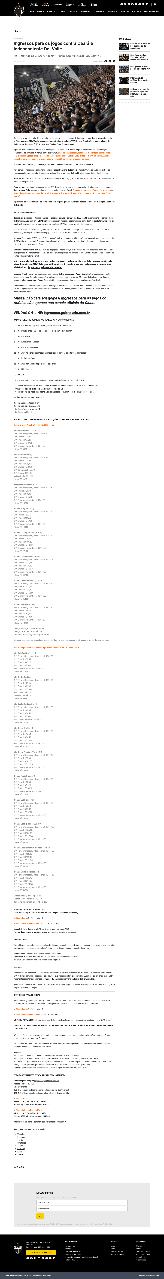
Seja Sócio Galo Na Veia (41, 1252)
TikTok (128, 4)
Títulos (112, 1246)
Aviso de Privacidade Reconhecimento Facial (81, 1257)
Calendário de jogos (117, 1254)
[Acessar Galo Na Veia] (46, 4)
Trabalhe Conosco (71, 1260)
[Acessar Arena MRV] (34, 4)
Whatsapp (113, 61)
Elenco (112, 1249)
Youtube (132, 4)
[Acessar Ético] (94, 4)
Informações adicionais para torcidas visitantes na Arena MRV (40, 1122)
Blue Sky (21, 1149)
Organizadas (141, 1260)
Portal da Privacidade (73, 1254)
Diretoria (68, 1249)
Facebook (136, 4)
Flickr (139, 4)
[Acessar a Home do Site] (19, 10)
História (139, 1246)
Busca (155, 4)
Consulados (140, 1257)
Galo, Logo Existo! (143, 1254)
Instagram (125, 4)
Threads (20, 1154)
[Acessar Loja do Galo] (82, 4)
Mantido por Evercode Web (149, 1275)
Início (16, 31)
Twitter (121, 4)
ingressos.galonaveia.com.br (26, 173)
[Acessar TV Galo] (58, 4)
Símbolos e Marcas (143, 1251)
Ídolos (138, 1249)
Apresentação (70, 1246)
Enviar (40, 1216)
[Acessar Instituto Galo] (70, 4)
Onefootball (146, 4)
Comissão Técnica (116, 1251)
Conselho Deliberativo (73, 1251)
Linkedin (143, 4)
